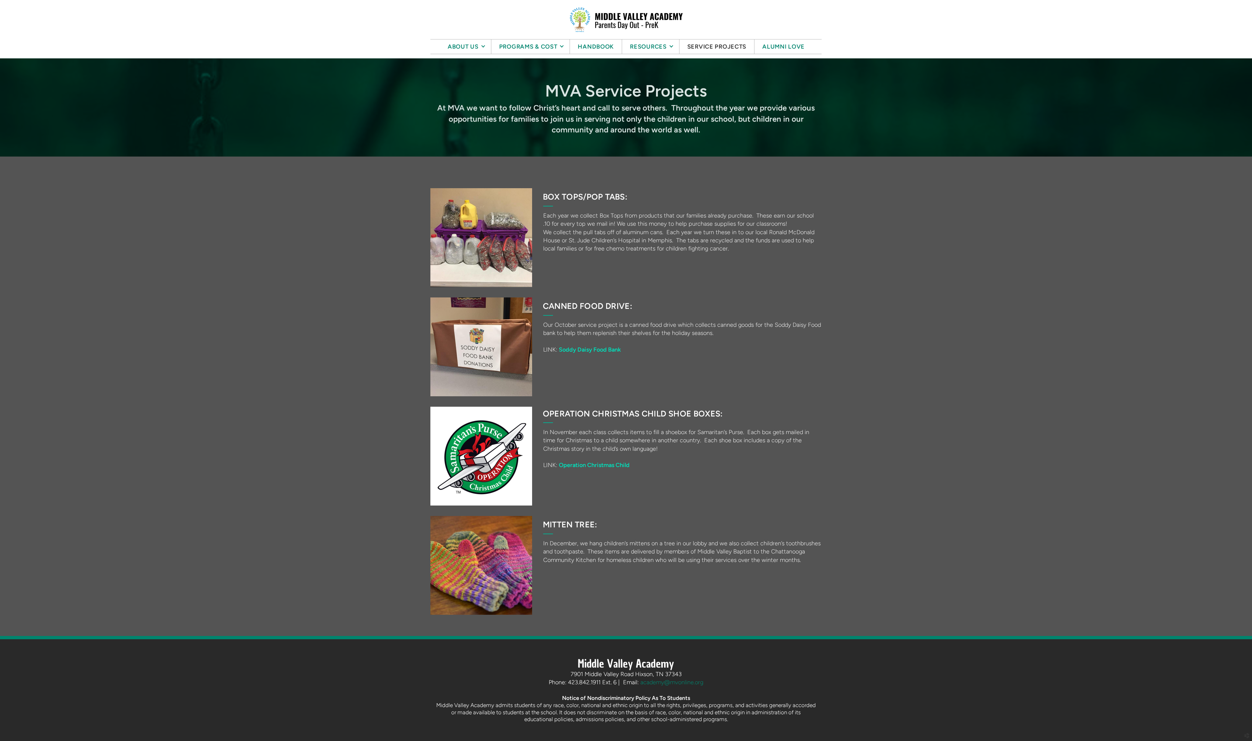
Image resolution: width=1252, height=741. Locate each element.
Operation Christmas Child (594, 465)
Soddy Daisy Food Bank (590, 349)
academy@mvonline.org (671, 682)
